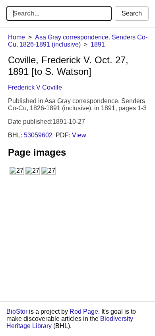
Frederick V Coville (35, 87)
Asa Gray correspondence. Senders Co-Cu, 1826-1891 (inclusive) (77, 41)
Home (16, 37)
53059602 (38, 135)
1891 (98, 44)
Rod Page (84, 311)
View (79, 135)
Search (132, 13)
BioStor (16, 311)
